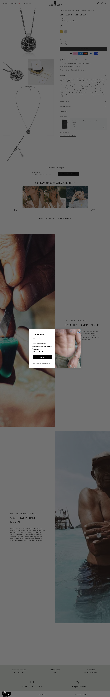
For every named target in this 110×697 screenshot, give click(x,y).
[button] (4, 693)
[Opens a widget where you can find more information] (6, 694)
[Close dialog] (78, 331)
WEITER (42, 357)
